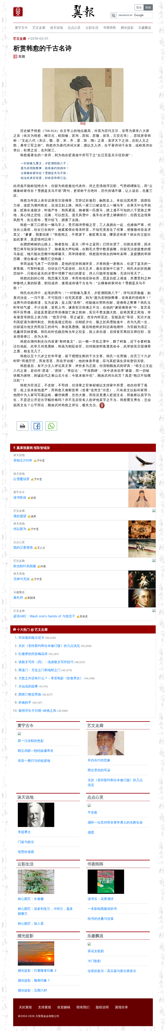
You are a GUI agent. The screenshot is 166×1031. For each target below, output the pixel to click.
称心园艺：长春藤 (31, 899)
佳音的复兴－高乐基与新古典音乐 (112, 971)
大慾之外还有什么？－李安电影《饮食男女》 (50, 678)
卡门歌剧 (94, 961)
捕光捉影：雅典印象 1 (33, 980)
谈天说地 (56, 28)
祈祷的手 (24, 702)
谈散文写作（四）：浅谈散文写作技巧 (45, 662)
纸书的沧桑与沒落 (101, 919)
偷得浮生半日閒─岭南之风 (37, 710)
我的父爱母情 (23, 547)
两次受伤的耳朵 (99, 770)
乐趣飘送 (144, 28)
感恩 (91, 832)
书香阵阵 (109, 28)
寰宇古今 (21, 28)
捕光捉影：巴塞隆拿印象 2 (37, 970)
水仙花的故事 (28, 686)
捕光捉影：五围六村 (32, 990)
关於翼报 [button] (25, 1007)
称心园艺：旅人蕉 (31, 923)
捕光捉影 (127, 28)
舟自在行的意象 (99, 760)
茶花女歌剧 (96, 951)
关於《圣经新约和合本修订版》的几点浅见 (49, 646)
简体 (148, 7)
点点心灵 (74, 28)
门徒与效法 (26, 842)
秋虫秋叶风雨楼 (24, 566)
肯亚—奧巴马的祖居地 (34, 761)
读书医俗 (19, 497)
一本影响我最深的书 (102, 909)
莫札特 (18, 597)
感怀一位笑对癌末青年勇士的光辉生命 (115, 822)
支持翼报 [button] (44, 1007)
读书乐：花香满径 (101, 899)
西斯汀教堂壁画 (29, 694)
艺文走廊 (38, 28)
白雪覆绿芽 (21, 479)
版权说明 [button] (102, 1007)
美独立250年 (22, 460)
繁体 (139, 7)
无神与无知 (21, 579)
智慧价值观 (26, 852)
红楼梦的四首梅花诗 (33, 654)
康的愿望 (19, 516)
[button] (22, 426)
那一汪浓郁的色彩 (31, 741)
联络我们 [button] (83, 1007)
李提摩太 (24, 832)
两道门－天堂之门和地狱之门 (39, 670)
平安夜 (92, 812)
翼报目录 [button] (121, 1007)
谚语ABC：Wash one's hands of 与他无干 (44, 616)
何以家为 (19, 529)
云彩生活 (91, 28)
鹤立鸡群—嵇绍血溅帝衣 (35, 751)
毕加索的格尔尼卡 (31, 638)
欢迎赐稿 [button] (63, 1007)
